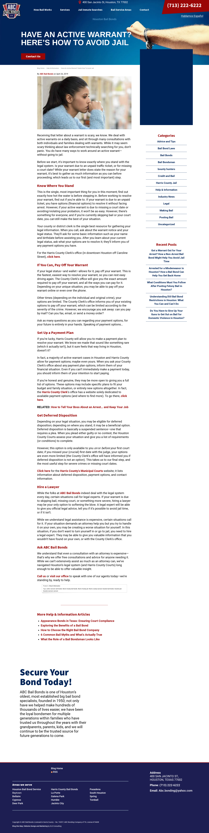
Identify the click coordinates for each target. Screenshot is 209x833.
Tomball (94, 799)
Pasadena (95, 789)
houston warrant (48, 591)
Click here (43, 471)
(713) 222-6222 (184, 5)
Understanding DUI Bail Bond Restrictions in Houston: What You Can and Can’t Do (166, 300)
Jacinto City (57, 803)
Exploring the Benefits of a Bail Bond (64, 625)
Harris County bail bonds (70, 588)
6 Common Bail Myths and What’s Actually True (71, 634)
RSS (55, 771)
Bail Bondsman (166, 162)
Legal (166, 203)
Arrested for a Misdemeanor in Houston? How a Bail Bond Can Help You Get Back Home (166, 272)
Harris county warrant (95, 588)
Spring (93, 796)
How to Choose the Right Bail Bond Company (70, 630)
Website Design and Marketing (36, 826)
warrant (55, 591)
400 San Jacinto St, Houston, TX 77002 (105, 2)
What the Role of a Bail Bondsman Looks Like (70, 639)
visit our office (59, 576)
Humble (55, 799)
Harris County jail (83, 588)
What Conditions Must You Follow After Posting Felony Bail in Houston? (166, 286)
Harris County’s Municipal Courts (81, 471)
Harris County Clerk (54, 392)
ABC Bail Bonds (11, 11)
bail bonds (59, 588)
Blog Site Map (17, 826)
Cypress (16, 799)
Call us (41, 576)
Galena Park (57, 796)
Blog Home (57, 768)
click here (53, 256)
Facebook (15, 816)
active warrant (51, 588)
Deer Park (17, 803)
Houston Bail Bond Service (26, 789)
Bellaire (16, 796)
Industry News (166, 196)
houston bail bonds (108, 588)
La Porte (55, 792)
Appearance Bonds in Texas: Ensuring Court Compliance (77, 621)
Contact (144, 9)
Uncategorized (166, 224)
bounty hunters (166, 169)
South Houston (98, 792)
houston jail (118, 588)
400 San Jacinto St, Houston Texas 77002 (168, 809)
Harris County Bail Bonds (64, 789)
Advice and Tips (166, 141)
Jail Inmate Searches (90, 9)
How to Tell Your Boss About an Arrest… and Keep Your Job (89, 407)
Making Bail (166, 210)
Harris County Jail (166, 182)
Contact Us (33, 56)
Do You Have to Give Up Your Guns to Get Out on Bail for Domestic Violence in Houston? (166, 314)
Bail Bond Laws (166, 148)
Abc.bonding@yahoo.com (175, 790)
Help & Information (53, 68)
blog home (40, 68)
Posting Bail (166, 217)
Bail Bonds (166, 155)
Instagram (22, 816)
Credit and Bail (166, 176)
